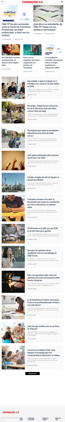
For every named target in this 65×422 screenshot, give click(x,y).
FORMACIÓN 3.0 (7, 39)
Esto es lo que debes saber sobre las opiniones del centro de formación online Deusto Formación (43, 278)
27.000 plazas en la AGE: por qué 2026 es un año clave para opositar (42, 229)
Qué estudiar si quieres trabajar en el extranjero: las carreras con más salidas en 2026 (43, 84)
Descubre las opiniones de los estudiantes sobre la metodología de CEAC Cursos (42, 253)
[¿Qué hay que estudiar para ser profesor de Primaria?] (13, 332)
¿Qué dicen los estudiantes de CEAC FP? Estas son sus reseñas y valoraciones (47, 27)
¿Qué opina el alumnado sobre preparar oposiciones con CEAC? (43, 156)
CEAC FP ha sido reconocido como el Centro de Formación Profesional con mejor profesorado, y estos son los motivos (16, 30)
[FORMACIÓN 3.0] (32, 1)
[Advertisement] (32, 390)
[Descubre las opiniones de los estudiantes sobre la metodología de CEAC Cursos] (13, 257)
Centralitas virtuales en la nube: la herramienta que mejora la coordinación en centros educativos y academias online (43, 203)
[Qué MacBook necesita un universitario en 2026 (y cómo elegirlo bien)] (11, 49)
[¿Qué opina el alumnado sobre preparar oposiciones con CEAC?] (13, 160)
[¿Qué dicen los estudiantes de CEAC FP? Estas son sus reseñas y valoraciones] (48, 13)
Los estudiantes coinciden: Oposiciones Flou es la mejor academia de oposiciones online (54, 62)
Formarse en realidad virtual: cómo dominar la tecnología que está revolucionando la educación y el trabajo (43, 353)
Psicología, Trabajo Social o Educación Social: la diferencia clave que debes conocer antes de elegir (42, 108)
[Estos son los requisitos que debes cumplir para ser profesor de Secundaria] (32, 49)
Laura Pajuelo (38, 33)
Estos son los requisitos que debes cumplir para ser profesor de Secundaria (31, 62)
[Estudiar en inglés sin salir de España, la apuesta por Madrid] (13, 182)
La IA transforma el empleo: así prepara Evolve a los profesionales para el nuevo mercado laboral (43, 302)
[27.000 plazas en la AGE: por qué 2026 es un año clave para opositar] (13, 233)
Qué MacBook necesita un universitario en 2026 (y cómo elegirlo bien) (11, 61)
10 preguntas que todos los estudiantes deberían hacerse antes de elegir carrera (43, 133)
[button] (3, 1)
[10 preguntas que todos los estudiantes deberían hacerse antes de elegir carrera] (13, 137)
